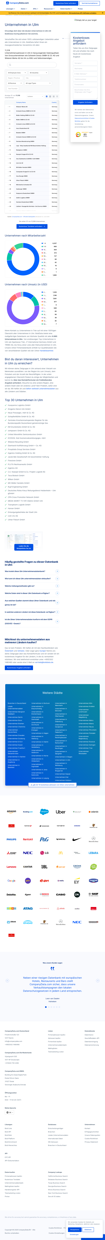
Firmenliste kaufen (55, 1042)
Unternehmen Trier (86, 748)
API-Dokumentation (12, 1161)
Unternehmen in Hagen (39, 733)
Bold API (8, 1132)
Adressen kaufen (54, 1038)
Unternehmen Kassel (62, 774)
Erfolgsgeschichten (92, 1132)
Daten (23, 9)
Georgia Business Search (57, 1186)
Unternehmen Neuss (86, 727)
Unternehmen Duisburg (16, 739)
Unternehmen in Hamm (39, 742)
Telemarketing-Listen (56, 1052)
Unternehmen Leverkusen (84, 711)
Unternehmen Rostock (87, 742)
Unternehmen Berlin (15, 717)
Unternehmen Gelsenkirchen (13, 752)
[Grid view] (50, 96)
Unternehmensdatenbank (57, 1045)
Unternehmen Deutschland (13, 731)
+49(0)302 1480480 (12, 1045)
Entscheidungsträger (55, 1128)
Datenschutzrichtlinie (81, 118)
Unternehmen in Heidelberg (37, 746)
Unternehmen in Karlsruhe (37, 774)
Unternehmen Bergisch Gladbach (16, 713)
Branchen (51, 1132)
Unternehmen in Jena (39, 770)
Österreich (9, 651)
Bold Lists (8, 1128)
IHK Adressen (53, 1142)
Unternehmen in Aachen (16, 757)
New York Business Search (58, 1193)
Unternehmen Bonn (15, 720)
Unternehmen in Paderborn (61, 731)
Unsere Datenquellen (92, 1135)
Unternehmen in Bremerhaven (37, 713)
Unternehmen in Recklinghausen (61, 736)
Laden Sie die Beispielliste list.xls (24, 547)
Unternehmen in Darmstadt (37, 718)
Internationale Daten (55, 1139)
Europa (42, 651)
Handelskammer (46, 351)
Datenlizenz (89, 1035)
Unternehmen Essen (15, 745)
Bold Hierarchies (11, 1145)
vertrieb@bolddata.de (44, 662)
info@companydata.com (13, 1041)
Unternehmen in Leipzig (40, 778)
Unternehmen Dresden (16, 735)
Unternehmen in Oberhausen (61, 715)
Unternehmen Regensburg (84, 738)
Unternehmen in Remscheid (61, 742)
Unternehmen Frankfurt (16, 748)
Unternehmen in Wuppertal (61, 770)
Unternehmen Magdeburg (84, 716)
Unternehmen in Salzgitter (61, 753)
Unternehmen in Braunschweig (37, 708)
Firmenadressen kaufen (56, 1035)
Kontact (87, 1128)
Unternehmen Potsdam (87, 733)
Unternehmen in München (61, 710)
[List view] (53, 96)
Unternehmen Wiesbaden (84, 752)
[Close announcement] (102, 13)
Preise (80, 9)
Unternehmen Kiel (61, 777)
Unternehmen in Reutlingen (61, 747)
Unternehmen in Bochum (40, 703)
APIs (34, 9)
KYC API (8, 1157)
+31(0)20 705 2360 (12, 1063)
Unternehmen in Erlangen (37, 729)
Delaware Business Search (58, 1179)
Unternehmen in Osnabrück (61, 726)
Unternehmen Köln (85, 703)
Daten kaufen (65, 9)
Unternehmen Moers (86, 724)
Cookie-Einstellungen (56, 1233)
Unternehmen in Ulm (62, 760)
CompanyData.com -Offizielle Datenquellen (23, 216)
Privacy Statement (91, 1142)
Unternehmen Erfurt (15, 742)
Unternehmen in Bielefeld (14, 766)
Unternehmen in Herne (39, 756)
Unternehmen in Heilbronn (37, 751)
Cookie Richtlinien (91, 1139)
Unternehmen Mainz (86, 720)
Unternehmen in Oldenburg (61, 720)
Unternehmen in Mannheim (61, 704)
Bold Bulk (8, 1135)
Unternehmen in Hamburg (37, 738)
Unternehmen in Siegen (63, 757)
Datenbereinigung (91, 1042)
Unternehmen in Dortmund (37, 724)
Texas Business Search (56, 1183)
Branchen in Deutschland (17, 703)
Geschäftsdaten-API (92, 1038)
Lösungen (9, 9)
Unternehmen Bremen (16, 724)
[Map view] (57, 96)
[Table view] (46, 96)
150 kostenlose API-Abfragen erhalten (82, 13)
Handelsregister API (12, 1190)
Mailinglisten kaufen (12, 1186)
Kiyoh (90, 132)
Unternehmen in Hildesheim (37, 760)
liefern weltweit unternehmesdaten (40, 389)
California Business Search (58, 1176)
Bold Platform (10, 1139)
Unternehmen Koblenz (63, 780)
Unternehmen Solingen (87, 745)
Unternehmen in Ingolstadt (37, 765)
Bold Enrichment (11, 1142)
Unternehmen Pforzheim (87, 730)
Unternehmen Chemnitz (16, 727)
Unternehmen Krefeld (86, 706)
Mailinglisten (52, 1048)
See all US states (54, 1196)
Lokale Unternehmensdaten (15, 708)
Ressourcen (48, 9)
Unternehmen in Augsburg (14, 761)
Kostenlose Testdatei (12, 1179)
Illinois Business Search (56, 1190)
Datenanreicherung (92, 1045)
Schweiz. (21, 651)
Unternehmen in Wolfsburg (61, 764)
